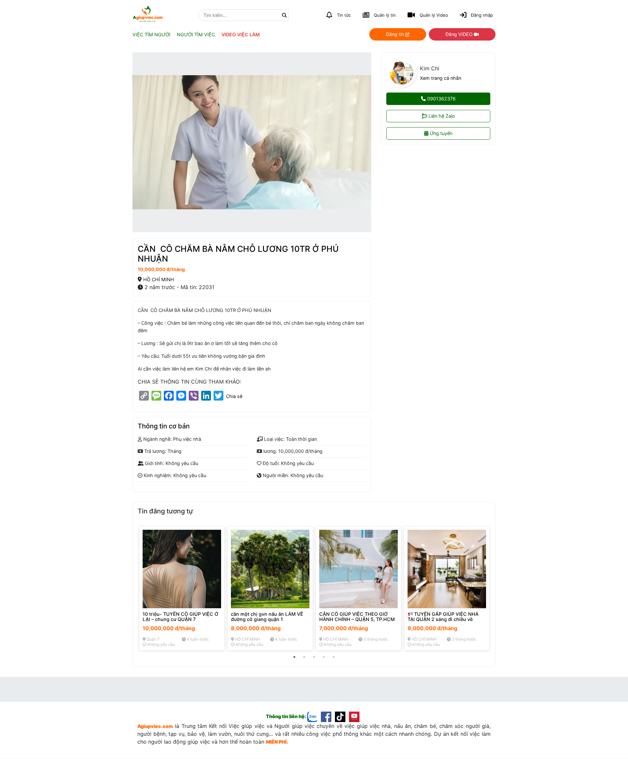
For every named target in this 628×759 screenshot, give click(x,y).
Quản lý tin (385, 15)
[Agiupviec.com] (314, 716)
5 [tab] (333, 657)
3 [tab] (314, 657)
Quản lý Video (434, 15)
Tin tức (344, 15)
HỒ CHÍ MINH (158, 279)
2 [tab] (304, 657)
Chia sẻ (234, 396)
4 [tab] (324, 657)
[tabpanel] (181, 588)
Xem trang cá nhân (440, 78)
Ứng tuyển (440, 133)
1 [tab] (294, 657)
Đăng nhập (482, 15)
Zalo (441, 116)
